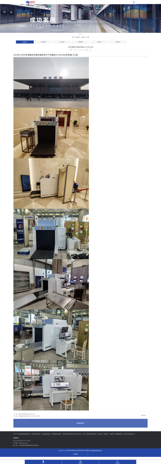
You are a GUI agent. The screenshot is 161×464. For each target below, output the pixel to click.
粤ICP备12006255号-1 (96, 450)
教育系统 (43, 42)
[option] (25, 42)
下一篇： (26, 416)
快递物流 (80, 42)
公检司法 (99, 42)
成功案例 (77, 37)
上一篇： (24, 414)
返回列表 (143, 415)
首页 (73, 37)
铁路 (88, 37)
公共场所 (62, 42)
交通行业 (83, 37)
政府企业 (118, 42)
